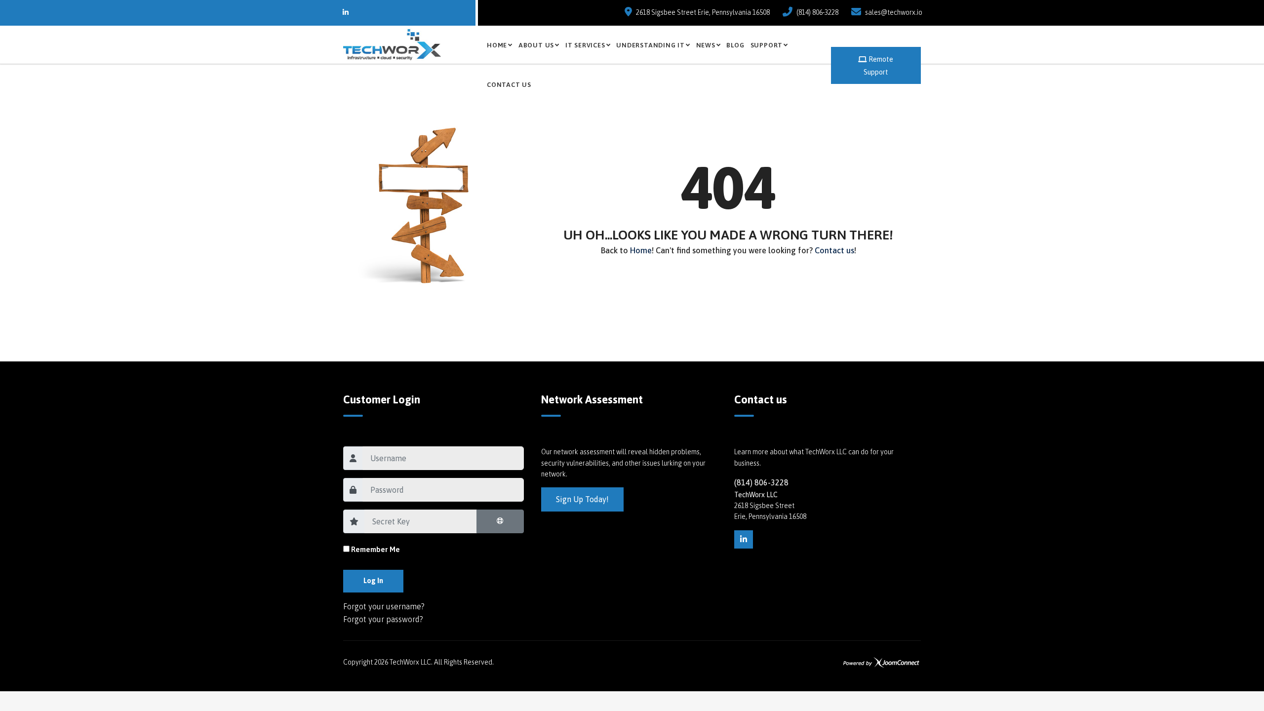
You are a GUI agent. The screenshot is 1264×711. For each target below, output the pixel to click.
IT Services (585, 45)
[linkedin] (743, 539)
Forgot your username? (384, 606)
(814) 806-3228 (817, 12)
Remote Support (879, 65)
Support (766, 45)
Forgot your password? (383, 619)
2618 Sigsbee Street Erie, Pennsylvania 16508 (703, 12)
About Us (536, 45)
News (705, 45)
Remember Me (375, 549)
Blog (735, 45)
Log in (373, 581)
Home (497, 45)
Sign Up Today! (582, 499)
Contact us (509, 84)
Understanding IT (650, 45)
